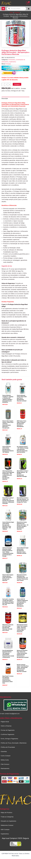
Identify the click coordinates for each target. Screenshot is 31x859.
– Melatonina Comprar (6, 825)
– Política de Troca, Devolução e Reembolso (13, 743)
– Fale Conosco (4, 764)
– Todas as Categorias (6, 817)
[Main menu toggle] (3, 8)
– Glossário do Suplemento (8, 821)
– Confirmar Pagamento (7, 734)
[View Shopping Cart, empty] (27, 3)
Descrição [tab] (5, 98)
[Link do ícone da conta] (28, 8)
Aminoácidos (11, 59)
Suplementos (12, 61)
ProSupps (8, 63)
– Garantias (3, 751)
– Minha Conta (4, 760)
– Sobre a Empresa (5, 726)
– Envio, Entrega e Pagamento (9, 738)
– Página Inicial (4, 721)
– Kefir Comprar (4, 829)
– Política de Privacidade (7, 747)
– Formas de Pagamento (7, 730)
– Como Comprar (5, 755)
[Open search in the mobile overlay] (16, 8)
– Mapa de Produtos (6, 812)
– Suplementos (4, 834)
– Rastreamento (4, 768)
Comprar (17, 84)
